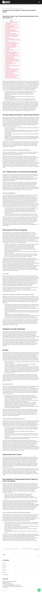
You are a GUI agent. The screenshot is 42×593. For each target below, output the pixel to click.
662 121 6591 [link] (5, 587)
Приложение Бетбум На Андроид (11, 31)
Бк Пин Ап (7, 48)
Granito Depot (11, 8)
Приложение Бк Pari (9, 38)
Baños (5, 563)
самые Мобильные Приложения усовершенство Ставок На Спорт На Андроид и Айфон (12, 60)
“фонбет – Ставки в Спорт (10, 54)
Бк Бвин (7, 37)
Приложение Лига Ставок (10, 42)
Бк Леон (7, 50)
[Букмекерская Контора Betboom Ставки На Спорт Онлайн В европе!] (38, 545)
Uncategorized (16, 8)
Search (4, 554)
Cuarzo (5, 567)
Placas (5, 572)
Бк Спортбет (7, 32)
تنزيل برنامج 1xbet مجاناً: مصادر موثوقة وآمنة (11, 548)
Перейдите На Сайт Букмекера (11, 36)
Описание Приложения (9, 58)
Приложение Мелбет (9, 49)
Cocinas (5, 565)
